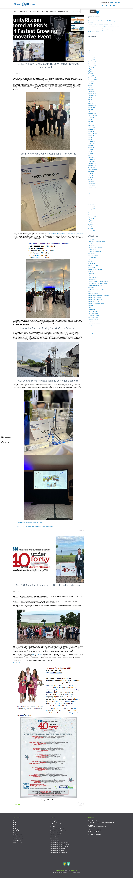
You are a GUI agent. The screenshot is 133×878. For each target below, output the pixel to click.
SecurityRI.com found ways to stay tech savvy (30, 522)
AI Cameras (91, 239)
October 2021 (91, 107)
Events (90, 259)
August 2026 (91, 40)
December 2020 (92, 113)
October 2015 (91, 191)
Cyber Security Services (94, 251)
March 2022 (91, 103)
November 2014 (92, 213)
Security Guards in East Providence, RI (60, 844)
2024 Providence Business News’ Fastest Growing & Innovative (65, 233)
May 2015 (90, 201)
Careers (15, 833)
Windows (90, 335)
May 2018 (90, 139)
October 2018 (91, 131)
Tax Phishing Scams (93, 317)
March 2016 (91, 181)
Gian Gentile (59, 650)
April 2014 (90, 227)
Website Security (92, 331)
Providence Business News (95, 285)
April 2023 (90, 87)
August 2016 (91, 171)
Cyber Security (92, 249)
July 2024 (90, 70)
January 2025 (91, 60)
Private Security (92, 279)
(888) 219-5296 (115, 2)
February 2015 (92, 207)
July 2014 (90, 221)
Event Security (92, 257)
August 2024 (91, 68)
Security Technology (93, 301)
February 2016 (92, 183)
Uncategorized (92, 327)
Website (90, 329)
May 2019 (90, 121)
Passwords (91, 273)
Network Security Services (95, 269)
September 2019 (92, 115)
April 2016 (90, 179)
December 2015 (92, 187)
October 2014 (91, 215)
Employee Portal (17, 835)
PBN (89, 275)
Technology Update (93, 319)
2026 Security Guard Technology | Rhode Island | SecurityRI (103, 26)
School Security (54, 841)
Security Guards (54, 821)
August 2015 (91, 195)
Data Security (91, 253)
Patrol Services (54, 827)
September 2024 (92, 66)
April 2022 (90, 101)
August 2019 (91, 117)
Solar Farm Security (93, 311)
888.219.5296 (73, 870)
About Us (15, 821)
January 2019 (91, 127)
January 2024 (91, 76)
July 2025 (90, 54)
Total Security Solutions (94, 323)
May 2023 (90, 86)
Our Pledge (16, 825)
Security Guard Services (94, 297)
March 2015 (91, 205)
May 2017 (90, 153)
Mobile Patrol (91, 267)
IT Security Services (93, 265)
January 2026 (91, 44)
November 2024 (92, 62)
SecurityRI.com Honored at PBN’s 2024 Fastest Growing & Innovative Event (48, 65)
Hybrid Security (92, 263)
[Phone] (68, 863)
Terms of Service (17, 843)
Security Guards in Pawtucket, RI (59, 846)
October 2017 (91, 147)
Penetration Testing (93, 277)
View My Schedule (18, 837)
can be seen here (37, 654)
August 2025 (91, 52)
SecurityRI (90, 305)
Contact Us (16, 827)
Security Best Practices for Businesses (98, 295)
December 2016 (92, 163)
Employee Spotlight (93, 255)
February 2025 (92, 58)
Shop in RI (90, 307)
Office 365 (90, 271)
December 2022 (92, 93)
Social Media (91, 309)
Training (90, 325)
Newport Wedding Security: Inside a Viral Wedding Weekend (101, 21)
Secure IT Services (93, 293)
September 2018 (92, 133)
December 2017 (92, 145)
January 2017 (91, 161)
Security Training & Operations (96, 303)
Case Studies (16, 831)
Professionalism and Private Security (98, 281)
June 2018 (90, 137)
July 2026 (90, 42)
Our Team (15, 823)
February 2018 (92, 141)
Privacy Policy (17, 841)
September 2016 (92, 169)
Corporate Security (55, 823)
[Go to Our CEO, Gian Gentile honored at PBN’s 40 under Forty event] (48, 583)
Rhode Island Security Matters (96, 289)
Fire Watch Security (55, 833)
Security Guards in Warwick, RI (58, 850)
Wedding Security (92, 333)
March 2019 (91, 125)
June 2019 (90, 119)
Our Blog (15, 829)
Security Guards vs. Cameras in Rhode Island (100, 24)
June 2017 (90, 151)
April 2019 (90, 123)
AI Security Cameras (55, 825)
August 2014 (91, 219)
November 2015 (92, 189)
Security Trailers (54, 837)
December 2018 (92, 129)
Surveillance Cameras (94, 315)
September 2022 (92, 95)
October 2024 (91, 64)
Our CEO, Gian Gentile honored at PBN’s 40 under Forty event (48, 585)
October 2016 (91, 167)
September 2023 (92, 80)
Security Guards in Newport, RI (58, 852)
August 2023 (91, 82)
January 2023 (91, 91)
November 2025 (92, 46)
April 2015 (90, 203)
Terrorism (90, 321)
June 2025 (90, 56)
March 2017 (91, 157)
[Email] (64, 863)
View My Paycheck (18, 839)
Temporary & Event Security (58, 831)
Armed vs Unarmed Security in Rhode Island (99, 28)
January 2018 (91, 143)
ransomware (91, 287)
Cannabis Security (55, 835)
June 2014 (90, 223)
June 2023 (90, 84)
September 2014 (92, 217)
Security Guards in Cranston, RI (58, 848)
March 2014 (91, 229)
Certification (91, 245)
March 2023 (91, 89)
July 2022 (90, 97)
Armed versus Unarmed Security (96, 241)
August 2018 (91, 135)
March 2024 (91, 74)
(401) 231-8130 (95, 831)
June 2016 (90, 175)
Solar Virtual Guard (93, 313)
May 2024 (90, 72)
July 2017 (90, 149)
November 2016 (92, 165)
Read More (18, 531)
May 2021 (90, 109)
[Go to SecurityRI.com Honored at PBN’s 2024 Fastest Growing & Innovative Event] (48, 62)
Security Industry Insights (95, 299)
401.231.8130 (60, 870)
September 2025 (92, 50)
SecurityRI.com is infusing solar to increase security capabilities (35, 526)
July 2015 (90, 197)
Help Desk (90, 261)
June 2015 (90, 199)
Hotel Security (54, 839)
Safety (89, 291)
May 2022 (90, 99)
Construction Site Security (95, 247)
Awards (90, 243)
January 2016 (91, 185)
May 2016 (90, 177)
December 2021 (92, 105)
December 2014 (92, 211)
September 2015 (92, 193)
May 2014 (90, 225)
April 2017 (90, 155)
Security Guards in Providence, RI (59, 843)
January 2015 (91, 209)
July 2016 (90, 173)
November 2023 (92, 78)
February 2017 (92, 159)
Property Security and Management (97, 283)
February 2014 (92, 231)
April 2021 (90, 111)
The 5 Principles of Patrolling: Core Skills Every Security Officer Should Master (103, 30)
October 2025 (91, 48)
